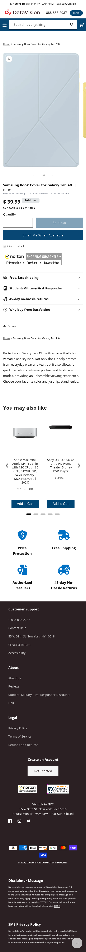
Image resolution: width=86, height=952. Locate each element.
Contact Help (17, 628)
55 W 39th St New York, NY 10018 (31, 636)
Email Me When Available (43, 235)
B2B (11, 703)
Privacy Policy (17, 728)
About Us (14, 678)
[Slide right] (52, 175)
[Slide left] (33, 175)
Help (76, 13)
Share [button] (12, 326)
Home (6, 44)
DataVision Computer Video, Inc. (47, 862)
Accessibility (16, 653)
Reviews (14, 686)
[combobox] (43, 24)
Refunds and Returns (23, 745)
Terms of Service (20, 736)
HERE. (57, 905)
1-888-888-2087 (19, 620)
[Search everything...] (72, 24)
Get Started (43, 771)
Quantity (9, 214)
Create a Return (19, 645)
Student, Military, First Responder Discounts (39, 695)
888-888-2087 (56, 12)
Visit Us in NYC (43, 804)
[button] (4, 24)
